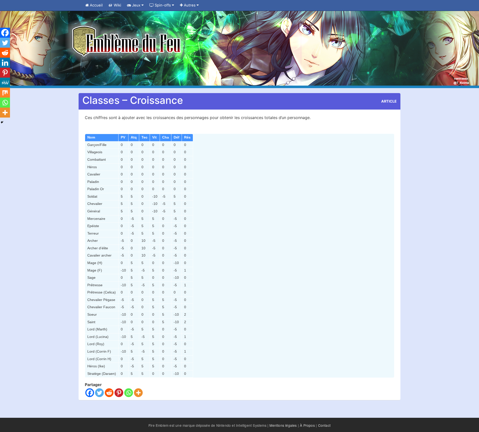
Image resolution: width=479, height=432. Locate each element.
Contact (324, 425)
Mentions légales (283, 425)
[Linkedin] (5, 63)
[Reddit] (109, 392)
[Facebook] (89, 392)
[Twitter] (99, 392)
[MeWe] (5, 83)
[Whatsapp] (128, 392)
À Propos (307, 425)
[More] (138, 392)
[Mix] (5, 93)
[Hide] (2, 122)
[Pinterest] (119, 392)
